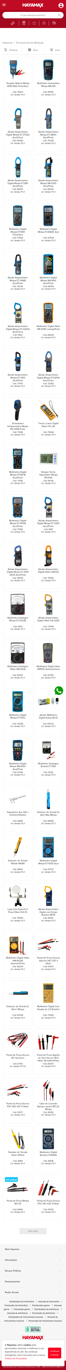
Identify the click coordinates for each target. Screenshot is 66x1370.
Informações (33, 1260)
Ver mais (33, 1231)
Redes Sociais (33, 1292)
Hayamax (7, 42)
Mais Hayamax (33, 1249)
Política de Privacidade (16, 1358)
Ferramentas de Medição (30, 42)
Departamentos (33, 1281)
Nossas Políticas (33, 1271)
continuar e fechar (54, 1353)
